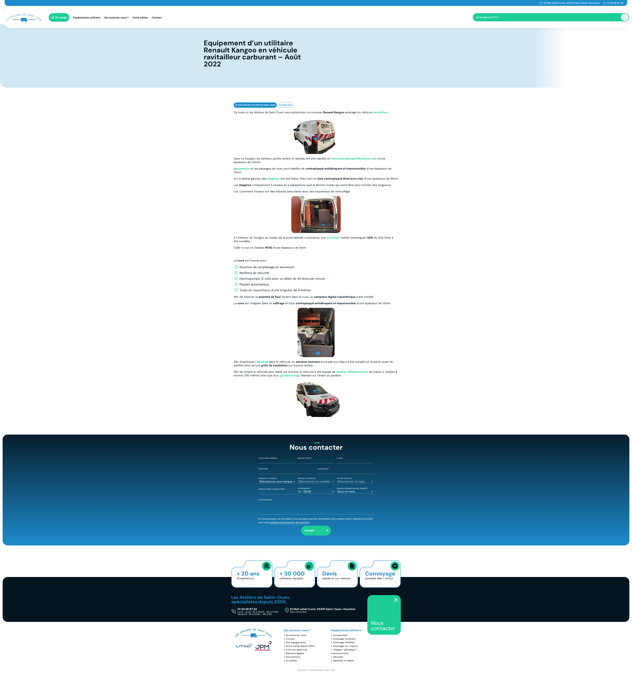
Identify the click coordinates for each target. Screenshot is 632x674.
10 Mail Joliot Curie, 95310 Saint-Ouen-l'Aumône (571, 3)
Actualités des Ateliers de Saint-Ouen (255, 105)
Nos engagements (296, 642)
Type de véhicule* (344, 478)
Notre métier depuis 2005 (300, 646)
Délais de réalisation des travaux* (352, 488)
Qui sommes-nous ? (116, 17)
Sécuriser (338, 656)
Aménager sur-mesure (345, 646)
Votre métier (140, 17)
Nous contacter (383, 626)
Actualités (291, 660)
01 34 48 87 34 (615, 3)
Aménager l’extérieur (344, 638)
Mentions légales (295, 653)
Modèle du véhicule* (307, 478)
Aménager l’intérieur (344, 642)
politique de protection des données (289, 522)
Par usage (61, 17)
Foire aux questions (296, 649)
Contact (157, 17)
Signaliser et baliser (343, 660)
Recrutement (293, 656)
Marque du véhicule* (267, 478)
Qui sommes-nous (296, 635)
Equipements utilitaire (86, 17)
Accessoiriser (340, 635)
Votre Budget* (304, 488)
